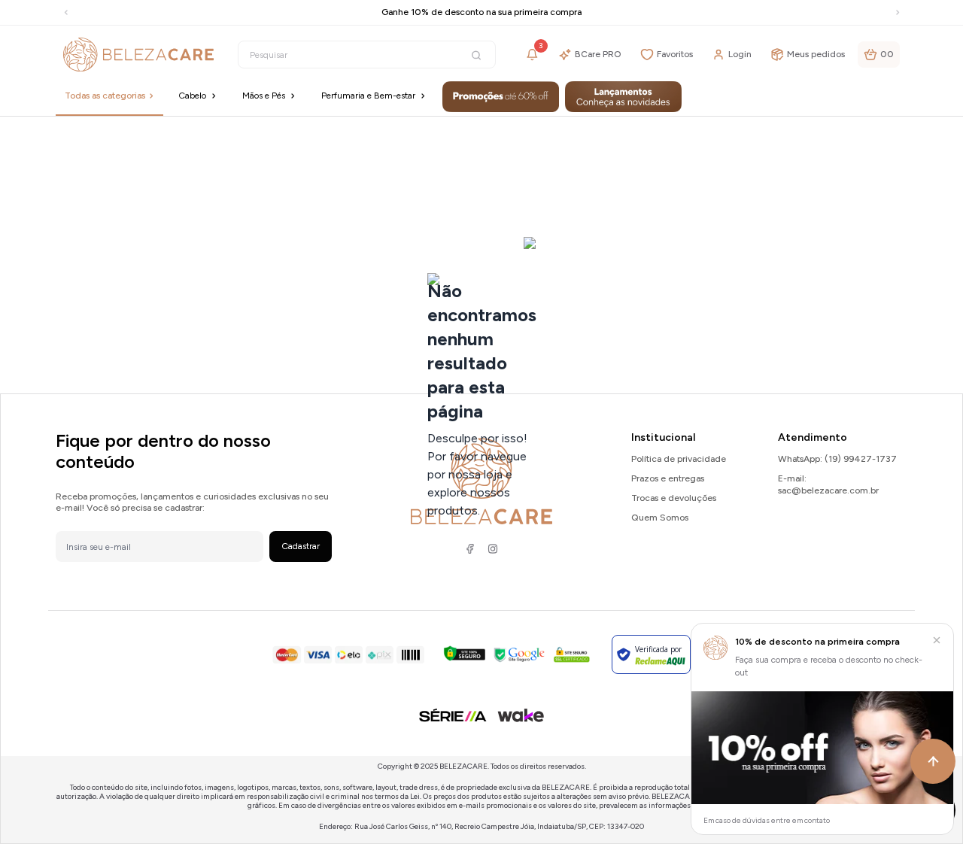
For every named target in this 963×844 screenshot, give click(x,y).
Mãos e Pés (263, 95)
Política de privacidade (678, 459)
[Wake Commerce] (520, 715)
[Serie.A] (453, 715)
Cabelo (192, 95)
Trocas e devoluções (673, 498)
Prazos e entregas (667, 478)
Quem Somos (659, 517)
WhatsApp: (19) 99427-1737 (837, 459)
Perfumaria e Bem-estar (368, 95)
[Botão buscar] (476, 55)
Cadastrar (300, 546)
